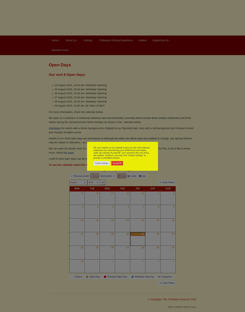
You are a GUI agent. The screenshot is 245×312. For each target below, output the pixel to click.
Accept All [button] (117, 163)
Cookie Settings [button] (101, 163)
